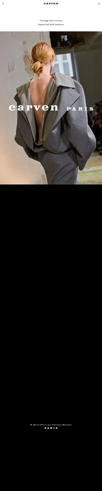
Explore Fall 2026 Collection (51, 24)
